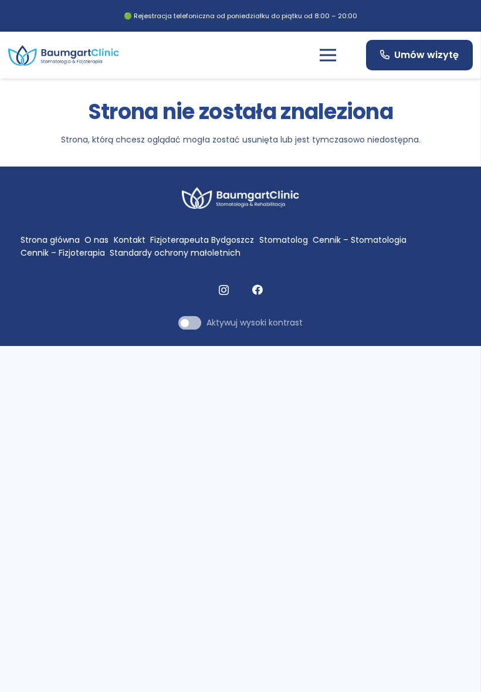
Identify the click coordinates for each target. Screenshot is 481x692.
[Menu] (328, 55)
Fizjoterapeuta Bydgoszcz (202, 240)
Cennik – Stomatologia (360, 240)
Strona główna (50, 240)
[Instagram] (224, 290)
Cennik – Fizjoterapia (63, 253)
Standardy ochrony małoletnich (175, 253)
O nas (96, 240)
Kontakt (129, 240)
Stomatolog (283, 240)
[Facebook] (257, 289)
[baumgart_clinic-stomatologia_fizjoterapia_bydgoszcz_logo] (63, 55)
